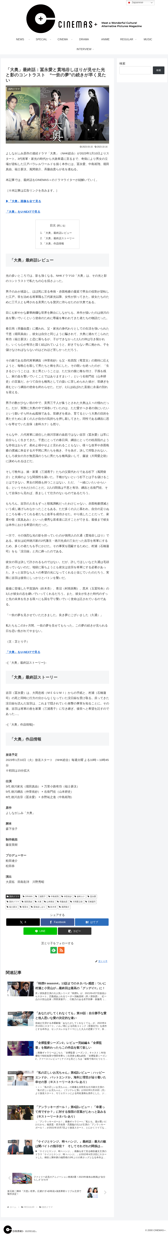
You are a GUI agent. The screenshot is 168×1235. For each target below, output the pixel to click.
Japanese (137, 2)
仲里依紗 (68, 896)
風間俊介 (65, 907)
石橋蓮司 (92, 902)
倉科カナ (81, 896)
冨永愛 (93, 896)
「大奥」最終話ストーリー (58, 238)
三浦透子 (42, 896)
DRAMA (28, 896)
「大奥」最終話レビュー (57, 232)
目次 (53, 225)
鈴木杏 (53, 907)
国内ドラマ (14, 896)
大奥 (39, 902)
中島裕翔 (55, 896)
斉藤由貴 (63, 902)
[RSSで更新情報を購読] (61, 950)
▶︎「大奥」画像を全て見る (23, 201)
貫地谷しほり (39, 907)
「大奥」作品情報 (53, 243)
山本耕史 (50, 902)
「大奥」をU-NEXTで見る (23, 211)
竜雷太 (25, 907)
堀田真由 (28, 902)
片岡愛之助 (78, 902)
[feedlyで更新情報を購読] (53, 950)
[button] (75, 931)
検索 (122, 63)
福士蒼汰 (13, 907)
